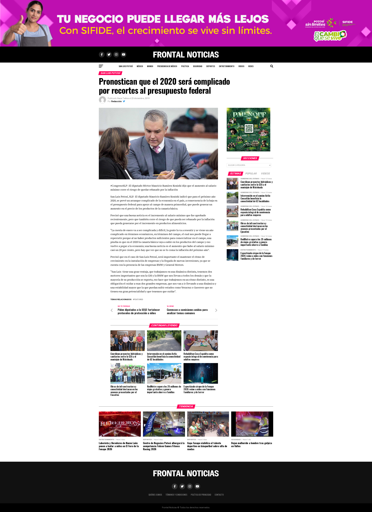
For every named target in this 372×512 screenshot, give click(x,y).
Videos (241, 66)
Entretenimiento (226, 66)
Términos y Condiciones (176, 494)
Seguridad (197, 66)
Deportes (210, 66)
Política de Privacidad (201, 494)
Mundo (150, 66)
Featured (138, 300)
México (140, 66)
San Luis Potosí (126, 66)
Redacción (116, 101)
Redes (250, 66)
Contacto (219, 494)
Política (185, 66)
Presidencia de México (167, 66)
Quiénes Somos (155, 494)
